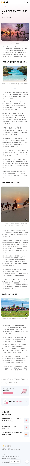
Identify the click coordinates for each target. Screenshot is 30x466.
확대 (26, 38)
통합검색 (25, 2)
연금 (24, 453)
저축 (3, 453)
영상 (6, 456)
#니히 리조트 (5, 379)
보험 (21, 453)
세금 (18, 453)
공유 (18, 461)
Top (27, 461)
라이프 (7, 7)
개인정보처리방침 (5, 462)
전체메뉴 (28, 2)
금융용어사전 (13, 458)
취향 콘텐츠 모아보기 (6, 458)
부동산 (15, 453)
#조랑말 (12, 379)
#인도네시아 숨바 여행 (13, 382)
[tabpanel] (15, 76)
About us (19, 458)
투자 (6, 453)
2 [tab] (14, 88)
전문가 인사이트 (16, 456)
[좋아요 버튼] (11, 461)
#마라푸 (18, 379)
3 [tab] (15, 88)
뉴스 (3, 456)
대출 (8, 453)
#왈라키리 (24, 379)
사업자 (3, 455)
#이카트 (4, 382)
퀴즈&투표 (10, 456)
